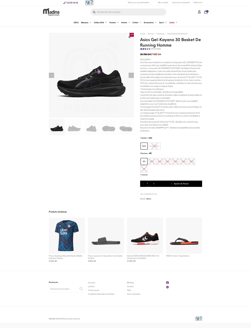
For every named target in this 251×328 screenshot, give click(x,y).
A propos (91, 283)
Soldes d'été (99, 22)
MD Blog (130, 283)
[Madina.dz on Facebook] (167, 283)
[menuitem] (70, 2)
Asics (148, 199)
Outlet (171, 22)
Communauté (93, 290)
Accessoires (149, 22)
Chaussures (160, 34)
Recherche (81, 289)
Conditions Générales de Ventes (101, 294)
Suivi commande (133, 294)
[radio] (144, 146)
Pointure (144, 153)
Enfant (135, 22)
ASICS (76, 22)
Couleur (144, 138)
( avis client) (156, 49)
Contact (130, 286)
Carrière (91, 286)
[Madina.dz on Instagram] (167, 288)
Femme (124, 22)
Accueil (142, 34)
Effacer (145, 175)
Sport (161, 22)
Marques (84, 22)
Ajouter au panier (181, 184)
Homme (113, 22)
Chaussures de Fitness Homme (177, 34)
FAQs (129, 290)
